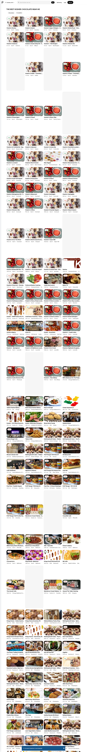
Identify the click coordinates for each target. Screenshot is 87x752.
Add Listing (59, 2)
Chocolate (11, 12)
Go (52, 2)
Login (65, 2)
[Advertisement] (15, 69)
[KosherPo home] (2, 2)
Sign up (70, 2)
